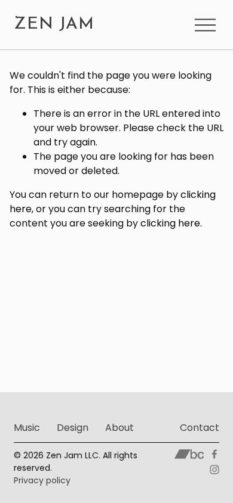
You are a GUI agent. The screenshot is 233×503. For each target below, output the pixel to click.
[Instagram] (214, 469)
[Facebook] (214, 454)
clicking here (170, 223)
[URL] (189, 454)
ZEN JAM (54, 24)
